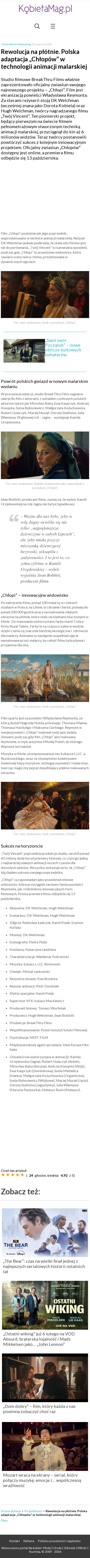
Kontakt (14, 1541)
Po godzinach (33, 1511)
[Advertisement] (45, 195)
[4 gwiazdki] (17, 1175)
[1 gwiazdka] (3, 1175)
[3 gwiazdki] (12, 1175)
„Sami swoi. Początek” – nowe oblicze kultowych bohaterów (63, 347)
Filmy (4, 1520)
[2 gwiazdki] (8, 1175)
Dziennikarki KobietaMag (16, 44)
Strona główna (11, 1511)
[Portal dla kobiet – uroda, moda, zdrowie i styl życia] (45, 9)
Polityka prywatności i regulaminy (59, 1541)
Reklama (28, 1541)
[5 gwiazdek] (22, 1175)
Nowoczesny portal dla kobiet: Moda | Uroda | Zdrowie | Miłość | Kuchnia (45, 1549)
